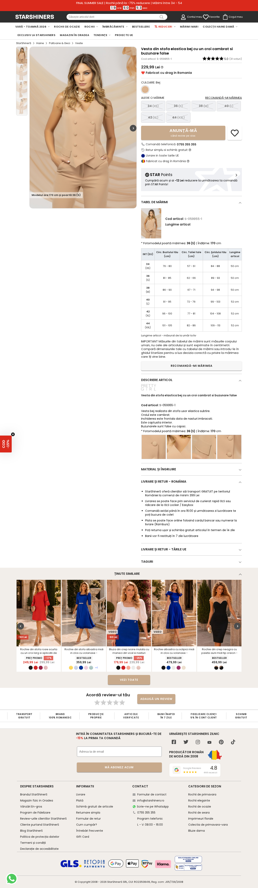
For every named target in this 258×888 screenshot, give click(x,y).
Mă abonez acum (119, 767)
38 (204, 106)
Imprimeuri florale (200, 819)
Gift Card (82, 837)
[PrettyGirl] (148, 391)
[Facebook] (173, 742)
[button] (6, 444)
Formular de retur (88, 819)
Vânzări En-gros (31, 807)
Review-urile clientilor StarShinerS (43, 819)
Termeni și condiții (33, 843)
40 (228, 106)
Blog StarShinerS (31, 831)
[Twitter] (186, 742)
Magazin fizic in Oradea (36, 800)
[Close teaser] (13, 434)
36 (178, 106)
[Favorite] (206, 17)
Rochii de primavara (202, 794)
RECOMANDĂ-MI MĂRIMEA (191, 366)
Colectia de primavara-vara (208, 825)
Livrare (80, 794)
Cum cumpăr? (86, 825)
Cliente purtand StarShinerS (39, 825)
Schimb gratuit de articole (94, 807)
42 (153, 117)
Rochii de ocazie (199, 807)
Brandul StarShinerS (33, 794)
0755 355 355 (186, 144)
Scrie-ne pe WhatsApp (153, 807)
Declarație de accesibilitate (39, 849)
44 (178, 117)
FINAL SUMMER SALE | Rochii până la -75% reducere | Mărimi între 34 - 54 (129, 3)
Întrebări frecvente (89, 831)
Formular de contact (151, 794)
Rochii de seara (199, 813)
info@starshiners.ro (150, 800)
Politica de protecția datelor (39, 837)
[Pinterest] (221, 742)
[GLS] (71, 866)
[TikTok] (233, 742)
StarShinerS (23, 43)
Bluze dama (196, 831)
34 (153, 106)
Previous (21, 626)
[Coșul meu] (225, 17)
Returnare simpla (88, 813)
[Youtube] (209, 742)
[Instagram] (197, 742)
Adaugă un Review (156, 699)
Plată (79, 800)
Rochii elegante (199, 800)
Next (133, 128)
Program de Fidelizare (35, 813)
